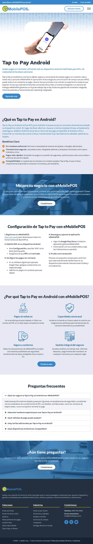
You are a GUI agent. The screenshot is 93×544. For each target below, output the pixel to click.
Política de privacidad (57, 541)
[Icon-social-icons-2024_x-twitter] (71, 522)
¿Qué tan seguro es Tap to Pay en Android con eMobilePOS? (33, 395)
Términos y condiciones (72, 541)
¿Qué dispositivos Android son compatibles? (27, 429)
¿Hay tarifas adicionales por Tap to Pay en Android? (30, 423)
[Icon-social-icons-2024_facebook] (66, 522)
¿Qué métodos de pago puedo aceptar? (24, 418)
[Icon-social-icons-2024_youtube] (76, 522)
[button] (46, 395)
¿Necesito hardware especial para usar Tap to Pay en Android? (35, 412)
